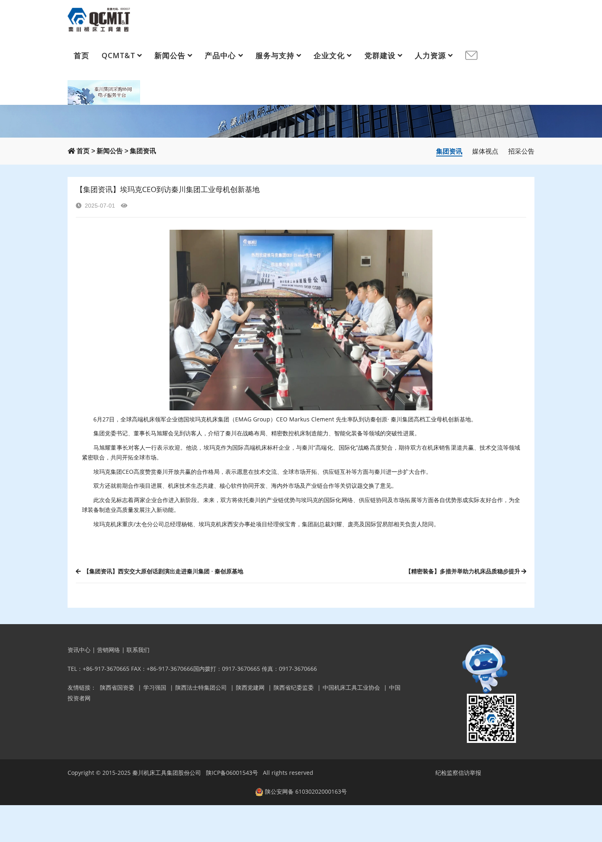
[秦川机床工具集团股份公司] (99, 18)
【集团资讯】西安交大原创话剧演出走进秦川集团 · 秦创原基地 (162, 571)
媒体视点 (485, 151)
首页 (81, 55)
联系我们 (138, 650)
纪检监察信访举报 (458, 772)
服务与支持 (275, 55)
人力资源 (430, 55)
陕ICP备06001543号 (232, 772)
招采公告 (521, 151)
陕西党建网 (250, 687)
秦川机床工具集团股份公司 (166, 772)
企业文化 (329, 55)
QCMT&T (118, 55)
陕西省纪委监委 (294, 687)
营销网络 (108, 650)
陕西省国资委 (117, 687)
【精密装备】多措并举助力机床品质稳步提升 (462, 571)
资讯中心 (79, 650)
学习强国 (154, 687)
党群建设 (380, 55)
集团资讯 (143, 150)
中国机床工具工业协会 (351, 687)
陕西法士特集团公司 (201, 687)
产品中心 (220, 55)
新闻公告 (170, 55)
